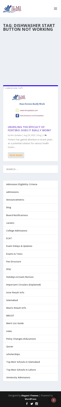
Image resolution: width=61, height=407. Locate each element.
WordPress (30, 399)
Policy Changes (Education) (21, 338)
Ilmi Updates (16, 135)
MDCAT (10, 315)
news (9, 331)
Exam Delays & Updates (19, 245)
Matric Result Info (16, 307)
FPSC (8, 269)
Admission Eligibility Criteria (21, 184)
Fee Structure (13, 261)
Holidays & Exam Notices (19, 276)
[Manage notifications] (53, 400)
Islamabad (12, 300)
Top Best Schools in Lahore (21, 369)
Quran (9, 346)
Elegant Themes (29, 395)
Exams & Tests (14, 253)
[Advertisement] (30, 57)
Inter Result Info (15, 292)
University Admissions (18, 377)
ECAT (9, 238)
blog (39, 135)
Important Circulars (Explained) (23, 284)
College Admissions (16, 230)
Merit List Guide (15, 323)
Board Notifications (17, 215)
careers (10, 222)
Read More (16, 155)
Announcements (15, 199)
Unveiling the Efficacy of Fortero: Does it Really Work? (29, 128)
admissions (12, 191)
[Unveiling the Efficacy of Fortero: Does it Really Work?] (30, 107)
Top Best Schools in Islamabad (23, 361)
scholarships (13, 354)
